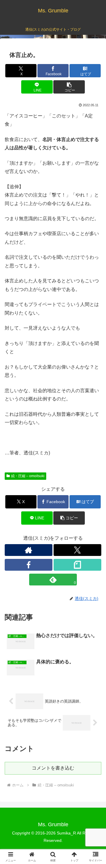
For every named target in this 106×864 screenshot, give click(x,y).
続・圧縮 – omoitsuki (27, 476)
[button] (69, 87)
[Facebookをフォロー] (28, 565)
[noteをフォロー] (77, 565)
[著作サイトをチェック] (28, 550)
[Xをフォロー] (77, 550)
